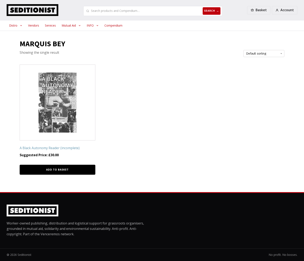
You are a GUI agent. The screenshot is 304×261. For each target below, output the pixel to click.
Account (287, 10)
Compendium (113, 25)
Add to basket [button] (57, 169)
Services (50, 25)
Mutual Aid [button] (69, 25)
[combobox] (146, 10)
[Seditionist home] (32, 10)
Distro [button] (13, 25)
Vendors (33, 25)
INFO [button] (90, 25)
